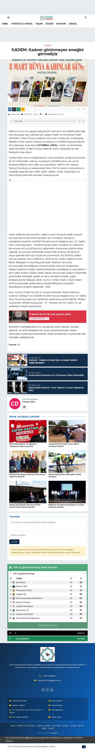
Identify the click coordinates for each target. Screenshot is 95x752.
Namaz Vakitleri (18, 705)
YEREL (44, 728)
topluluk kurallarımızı (32, 550)
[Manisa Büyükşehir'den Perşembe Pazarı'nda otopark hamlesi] (28, 492)
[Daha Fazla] (23, 109)
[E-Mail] (24, 407)
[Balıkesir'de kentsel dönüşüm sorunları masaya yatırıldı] (67, 492)
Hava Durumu (57, 701)
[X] (43, 690)
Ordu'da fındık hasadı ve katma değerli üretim (33, 746)
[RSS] (52, 690)
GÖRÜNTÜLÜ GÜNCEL (22, 24)
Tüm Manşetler (57, 710)
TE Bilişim (53, 733)
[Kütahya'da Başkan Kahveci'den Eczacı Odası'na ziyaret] (28, 462)
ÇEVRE (51, 728)
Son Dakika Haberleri (20, 717)
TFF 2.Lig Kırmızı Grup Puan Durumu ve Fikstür (26, 711)
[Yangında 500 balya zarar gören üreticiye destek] (67, 431)
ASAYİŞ (73, 726)
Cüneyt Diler (15, 114)
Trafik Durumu (57, 705)
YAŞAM (39, 24)
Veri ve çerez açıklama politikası (28, 741)
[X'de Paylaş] (14, 109)
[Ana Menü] (8, 18)
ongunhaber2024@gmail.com (49, 680)
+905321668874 (49, 676)
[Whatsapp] (47, 690)
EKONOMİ (61, 24)
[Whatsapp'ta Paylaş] (18, 109)
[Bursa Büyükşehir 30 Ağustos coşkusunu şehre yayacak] (28, 431)
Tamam (48, 741)
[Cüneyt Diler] (14, 403)
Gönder (14, 542)
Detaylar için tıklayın (47, 625)
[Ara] (85, 17)
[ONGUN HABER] (46, 18)
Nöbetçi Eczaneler (19, 701)
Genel (13, 726)
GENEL (5, 24)
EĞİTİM (81, 726)
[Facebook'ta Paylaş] (9, 109)
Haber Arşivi (56, 717)
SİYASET (49, 24)
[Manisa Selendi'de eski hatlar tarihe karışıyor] (67, 462)
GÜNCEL (73, 24)
